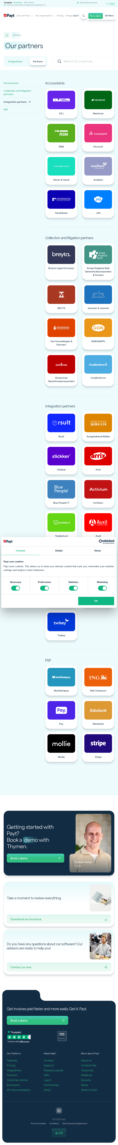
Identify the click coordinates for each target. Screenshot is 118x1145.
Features (12, 1060)
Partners (38, 61)
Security (86, 1080)
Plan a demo (95, 16)
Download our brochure (25, 919)
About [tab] (97, 550)
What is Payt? (89, 1090)
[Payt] (9, 16)
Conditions (54, 1123)
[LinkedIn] (59, 1111)
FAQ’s (47, 1090)
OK (96, 601)
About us (86, 1060)
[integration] (61, 103)
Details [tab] (59, 550)
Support (49, 1065)
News (84, 1085)
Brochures (13, 1085)
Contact (49, 1060)
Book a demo (19, 858)
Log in (47, 1080)
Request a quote (53, 1070)
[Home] (7, 35)
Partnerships (51, 1085)
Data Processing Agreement (74, 1123)
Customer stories (17, 1080)
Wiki (46, 1075)
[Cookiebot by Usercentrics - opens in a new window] (101, 541)
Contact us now (20, 967)
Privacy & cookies (38, 1123)
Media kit (86, 1075)
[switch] (44, 588)
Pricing (60, 16)
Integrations (71, 16)
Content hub (88, 1065)
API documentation (18, 1090)
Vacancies (87, 1070)
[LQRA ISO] (62, 1035)
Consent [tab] (20, 550)
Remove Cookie (116, 1143)
